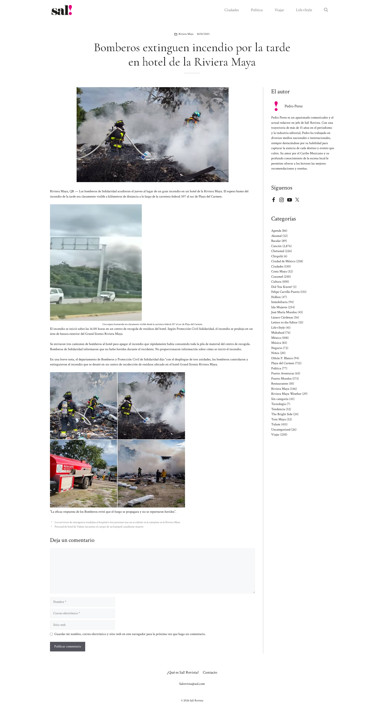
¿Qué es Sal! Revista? (183, 672)
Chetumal (277, 251)
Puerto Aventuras (282, 373)
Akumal (276, 236)
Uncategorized (280, 429)
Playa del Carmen (282, 363)
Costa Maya (279, 271)
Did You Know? (281, 287)
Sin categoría (279, 399)
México (276, 338)
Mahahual (277, 332)
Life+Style (304, 10)
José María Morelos (284, 312)
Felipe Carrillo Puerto (285, 292)
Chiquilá (277, 256)
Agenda (276, 230)
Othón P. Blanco (282, 358)
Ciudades (231, 10)
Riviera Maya (186, 34)
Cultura (276, 281)
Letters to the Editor (284, 322)
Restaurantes (279, 383)
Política (257, 10)
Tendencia (278, 409)
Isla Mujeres (279, 307)
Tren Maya (278, 419)
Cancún (276, 246)
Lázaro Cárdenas (282, 317)
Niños (275, 353)
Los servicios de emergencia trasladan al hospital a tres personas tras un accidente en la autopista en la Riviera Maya (117, 522)
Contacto (210, 672)
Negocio (276, 348)
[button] (326, 10)
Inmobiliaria (279, 302)
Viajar (279, 10)
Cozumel (277, 276)
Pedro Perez (294, 106)
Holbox (276, 297)
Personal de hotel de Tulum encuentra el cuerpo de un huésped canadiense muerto (99, 527)
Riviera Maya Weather (286, 394)
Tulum (275, 424)
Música (276, 343)
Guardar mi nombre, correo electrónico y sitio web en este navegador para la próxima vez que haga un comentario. (130, 634)
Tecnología (278, 404)
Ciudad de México (283, 261)
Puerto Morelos (281, 378)
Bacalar (276, 241)
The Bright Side (281, 414)
